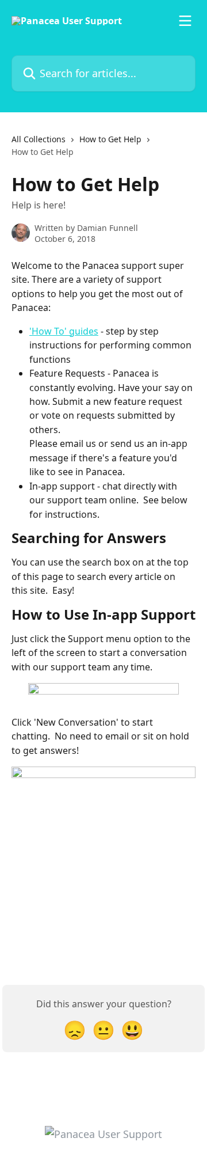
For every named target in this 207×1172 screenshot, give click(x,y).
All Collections (39, 139)
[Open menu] (185, 21)
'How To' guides (63, 331)
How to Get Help (110, 139)
